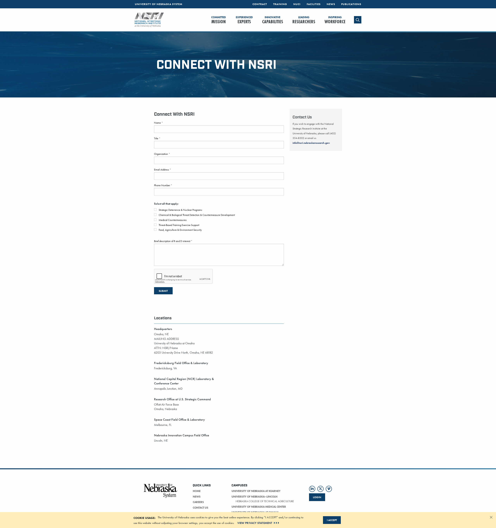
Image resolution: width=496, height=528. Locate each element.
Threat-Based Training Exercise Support (178, 225)
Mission (218, 20)
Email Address (162, 169)
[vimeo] (329, 489)
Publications (351, 4)
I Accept (332, 520)
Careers (198, 502)
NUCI (297, 4)
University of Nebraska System (158, 4)
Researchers (303, 20)
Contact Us (200, 507)
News (331, 4)
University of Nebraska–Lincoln (254, 496)
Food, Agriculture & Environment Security (180, 230)
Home (197, 491)
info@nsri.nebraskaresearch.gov (311, 143)
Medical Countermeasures (172, 220)
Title (156, 138)
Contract (259, 4)
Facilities (313, 4)
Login (317, 497)
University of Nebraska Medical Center (259, 506)
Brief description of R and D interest (172, 241)
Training (280, 4)
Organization (161, 154)
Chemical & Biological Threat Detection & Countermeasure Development (196, 215)
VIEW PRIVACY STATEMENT (254, 523)
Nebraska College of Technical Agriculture (265, 501)
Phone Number (162, 185)
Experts (244, 20)
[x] (320, 489)
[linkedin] (312, 489)
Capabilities (272, 20)
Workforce (335, 20)
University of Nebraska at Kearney (256, 491)
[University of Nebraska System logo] (161, 492)
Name (157, 122)
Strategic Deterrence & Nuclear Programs (180, 210)
